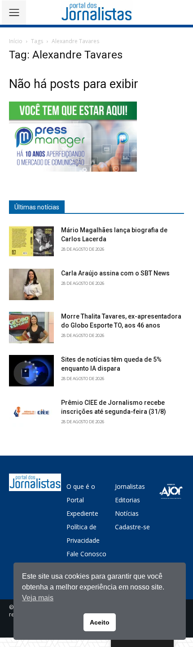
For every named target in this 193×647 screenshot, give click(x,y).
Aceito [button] (100, 622)
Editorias (127, 500)
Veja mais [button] (37, 598)
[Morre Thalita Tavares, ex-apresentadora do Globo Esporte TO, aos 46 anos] (31, 327)
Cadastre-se (132, 527)
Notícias (127, 513)
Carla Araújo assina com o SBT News (115, 273)
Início (15, 41)
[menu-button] (14, 12)
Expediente (82, 513)
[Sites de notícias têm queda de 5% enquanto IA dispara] (31, 370)
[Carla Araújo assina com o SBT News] (31, 284)
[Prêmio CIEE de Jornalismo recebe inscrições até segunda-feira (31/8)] (31, 414)
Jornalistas (130, 486)
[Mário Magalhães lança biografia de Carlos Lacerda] (31, 241)
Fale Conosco (86, 554)
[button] (179, 12)
